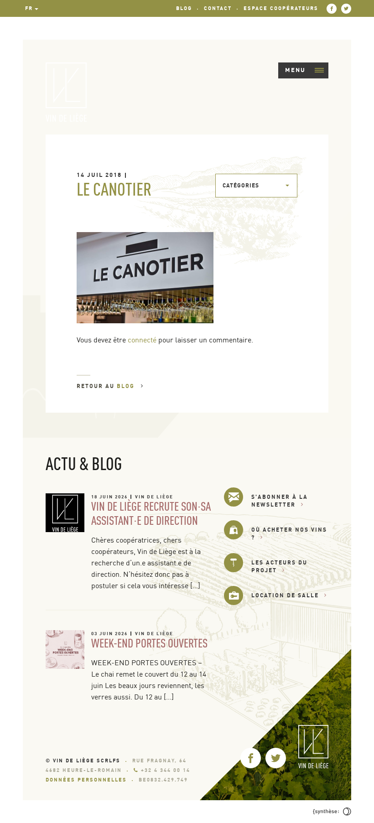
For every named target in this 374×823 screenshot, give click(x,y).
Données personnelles (86, 779)
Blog (184, 8)
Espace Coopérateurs (281, 8)
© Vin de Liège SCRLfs (83, 760)
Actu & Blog (84, 463)
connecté (142, 339)
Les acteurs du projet (279, 566)
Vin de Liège (154, 496)
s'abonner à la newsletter (279, 500)
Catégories (241, 185)
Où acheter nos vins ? (289, 533)
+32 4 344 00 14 (165, 770)
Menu (295, 69)
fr (29, 8)
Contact (218, 8)
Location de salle (285, 595)
